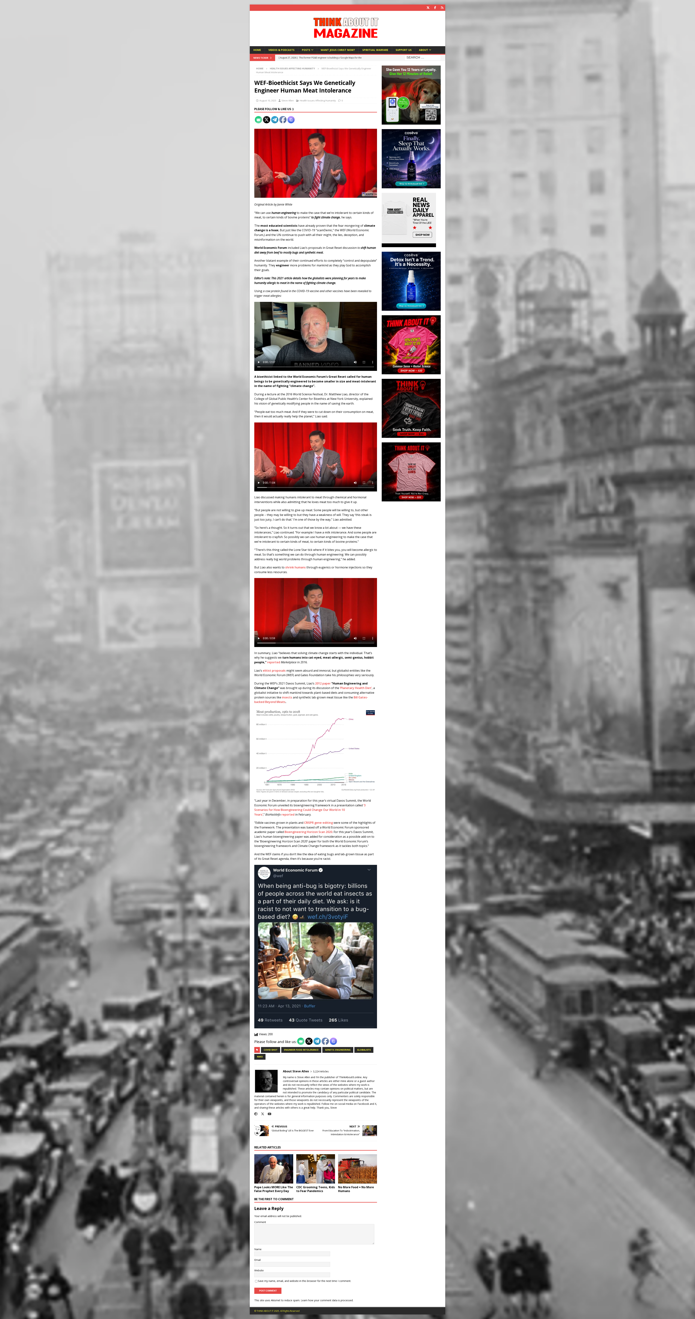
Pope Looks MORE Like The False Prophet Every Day (273, 1189)
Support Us (404, 50)
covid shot (270, 1049)
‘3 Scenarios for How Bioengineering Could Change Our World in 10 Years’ (310, 809)
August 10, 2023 (267, 100)
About (423, 50)
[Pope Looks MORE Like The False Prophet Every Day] (273, 1168)
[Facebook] (435, 8)
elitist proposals (274, 671)
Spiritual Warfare (375, 50)
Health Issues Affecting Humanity (318, 100)
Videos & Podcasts (281, 50)
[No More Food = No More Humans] (357, 1168)
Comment (260, 1222)
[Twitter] (428, 8)
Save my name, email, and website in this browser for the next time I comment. (304, 1281)
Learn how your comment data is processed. (327, 1300)
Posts (306, 50)
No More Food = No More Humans (356, 1189)
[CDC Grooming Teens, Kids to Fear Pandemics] (315, 1168)
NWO (260, 1056)
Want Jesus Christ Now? (338, 50)
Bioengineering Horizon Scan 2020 (308, 832)
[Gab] (442, 8)
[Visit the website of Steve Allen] (256, 1114)
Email (257, 1260)
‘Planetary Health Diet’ (356, 688)
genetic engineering (338, 1049)
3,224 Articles (321, 1071)
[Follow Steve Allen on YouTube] (268, 1114)
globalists (364, 1049)
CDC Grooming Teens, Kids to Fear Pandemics (315, 1189)
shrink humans (295, 567)
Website (259, 1270)
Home (257, 50)
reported (273, 662)
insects (287, 697)
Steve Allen (287, 100)
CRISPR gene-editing (318, 823)
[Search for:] (423, 57)
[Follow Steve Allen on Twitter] (261, 1114)
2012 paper (323, 683)
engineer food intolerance (301, 1049)
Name (258, 1249)
